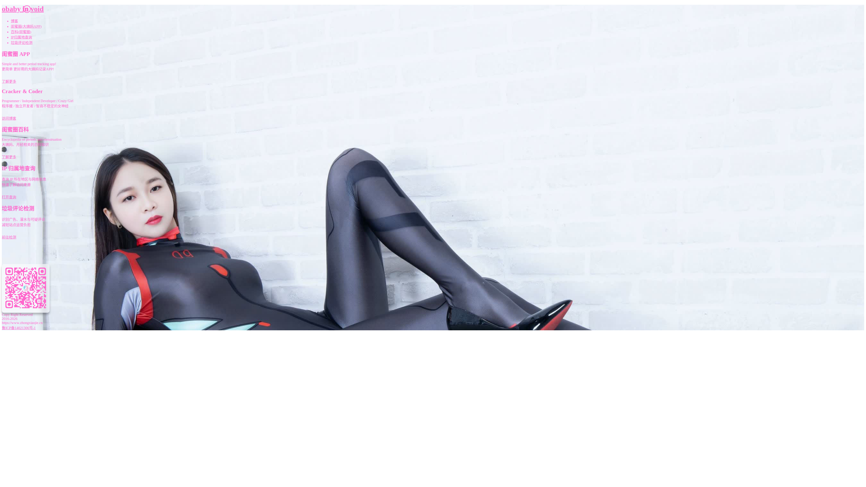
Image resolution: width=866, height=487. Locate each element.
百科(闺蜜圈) (21, 32)
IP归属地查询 (21, 37)
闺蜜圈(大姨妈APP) (26, 26)
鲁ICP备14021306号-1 (19, 328)
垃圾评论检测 (21, 43)
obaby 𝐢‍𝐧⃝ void (23, 9)
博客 (14, 21)
